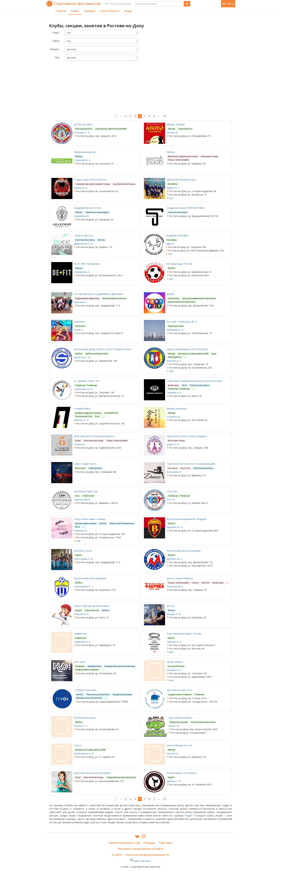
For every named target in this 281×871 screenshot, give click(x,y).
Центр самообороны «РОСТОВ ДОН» (187, 349)
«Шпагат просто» (83, 235)
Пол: (57, 57)
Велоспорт (80, 468)
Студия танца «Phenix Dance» (90, 179)
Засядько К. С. (174, 669)
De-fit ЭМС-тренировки (87, 263)
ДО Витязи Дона (83, 124)
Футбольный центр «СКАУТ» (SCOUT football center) (102, 349)
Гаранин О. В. (174, 641)
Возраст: (55, 49)
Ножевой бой (111, 413)
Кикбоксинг (88, 495)
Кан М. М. (173, 725)
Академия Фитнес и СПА (87, 207)
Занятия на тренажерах (97, 212)
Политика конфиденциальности (147, 855)
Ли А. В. (171, 499)
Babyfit (170, 294)
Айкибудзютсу (174, 357)
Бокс (97, 416)
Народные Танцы (209, 156)
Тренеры (89, 11)
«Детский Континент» (180, 717)
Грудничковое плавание (87, 669)
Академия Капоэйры (177, 235)
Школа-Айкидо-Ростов (179, 745)
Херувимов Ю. (82, 216)
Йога (184, 385)
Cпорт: (56, 32)
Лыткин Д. (172, 132)
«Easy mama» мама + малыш (89, 519)
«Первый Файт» (82, 408)
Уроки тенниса (175, 661)
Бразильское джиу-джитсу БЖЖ (193, 353)
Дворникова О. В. (84, 243)
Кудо (213, 353)
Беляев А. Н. (81, 725)
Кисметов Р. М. (82, 357)
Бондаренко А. (82, 271)
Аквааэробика (94, 666)
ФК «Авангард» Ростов (179, 263)
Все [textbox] (69, 32)
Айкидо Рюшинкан (177, 408)
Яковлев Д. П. (174, 360)
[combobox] (101, 33)
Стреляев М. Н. (82, 160)
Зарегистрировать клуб (124, 843)
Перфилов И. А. (82, 641)
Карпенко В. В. (175, 527)
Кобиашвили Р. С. (84, 586)
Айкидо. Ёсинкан (176, 124)
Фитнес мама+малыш (85, 523)
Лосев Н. (79, 329)
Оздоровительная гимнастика (121, 777)
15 (164, 116)
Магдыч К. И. (174, 614)
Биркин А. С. (173, 187)
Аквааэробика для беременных (119, 666)
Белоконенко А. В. (84, 753)
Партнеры (166, 843)
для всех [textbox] (71, 49)
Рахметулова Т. (175, 586)
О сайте (117, 855)
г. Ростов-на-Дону (119, 4)
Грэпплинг (79, 321)
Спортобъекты (109, 11)
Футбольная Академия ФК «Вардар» (187, 519)
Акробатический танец (124, 184)
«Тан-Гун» (172, 491)
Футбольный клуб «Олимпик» (90, 578)
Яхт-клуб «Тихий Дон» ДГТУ (182, 321)
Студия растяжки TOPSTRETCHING (186, 207)
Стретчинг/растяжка (177, 212)
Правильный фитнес (85, 152)
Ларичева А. (80, 530)
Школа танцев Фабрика (180, 578)
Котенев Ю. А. (82, 132)
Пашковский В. (82, 499)
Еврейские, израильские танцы (183, 156)
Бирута (170, 243)
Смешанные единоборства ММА (111, 128)
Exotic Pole (185, 468)
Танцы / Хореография (178, 159)
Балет (78, 440)
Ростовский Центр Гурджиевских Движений (98, 294)
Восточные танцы (176, 440)
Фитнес (78, 156)
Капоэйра (171, 240)
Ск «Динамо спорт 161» (87, 380)
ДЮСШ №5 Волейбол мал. (181, 179)
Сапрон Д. (79, 444)
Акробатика (173, 298)
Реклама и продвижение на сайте (140, 849)
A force (78, 745)
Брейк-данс (173, 385)
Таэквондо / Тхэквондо (86, 385)
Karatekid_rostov (83, 550)
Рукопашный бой (83, 128)
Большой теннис (176, 666)
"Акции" (188, 815)
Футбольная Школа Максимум (184, 550)
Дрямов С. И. (174, 781)
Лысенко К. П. (81, 420)
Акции (128, 11)
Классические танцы (93, 440)
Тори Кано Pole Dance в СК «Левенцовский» (191, 463)
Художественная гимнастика (181, 301)
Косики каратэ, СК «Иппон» (182, 772)
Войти (230, 3)
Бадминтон (80, 633)
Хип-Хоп (205, 582)
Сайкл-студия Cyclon (85, 463)
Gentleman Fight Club (86, 491)
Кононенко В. (174, 471)
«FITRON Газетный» (86, 690)
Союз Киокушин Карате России (184, 633)
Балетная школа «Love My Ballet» (92, 772)
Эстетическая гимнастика (203, 722)
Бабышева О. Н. (175, 329)
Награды (149, 843)
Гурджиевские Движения (87, 298)
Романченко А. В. (83, 389)
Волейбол (173, 184)
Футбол (171, 268)
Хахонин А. (173, 753)
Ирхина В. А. (81, 187)
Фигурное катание (179, 722)
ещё (170, 198)
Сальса (195, 582)
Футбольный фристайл (97, 353)
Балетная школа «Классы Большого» (94, 436)
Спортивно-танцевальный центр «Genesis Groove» (195, 380)
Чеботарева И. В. (84, 558)
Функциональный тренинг (89, 698)
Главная (61, 11)
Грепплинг (80, 326)
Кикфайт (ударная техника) (88, 413)
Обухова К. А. (81, 614)
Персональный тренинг (98, 694)
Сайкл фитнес (95, 468)
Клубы (75, 11)
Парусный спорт (176, 326)
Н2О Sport (79, 661)
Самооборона (185, 128)
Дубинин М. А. (174, 558)
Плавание (80, 666)
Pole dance (173, 468)
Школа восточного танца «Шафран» (187, 436)
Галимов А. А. (174, 392)
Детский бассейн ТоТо (179, 690)
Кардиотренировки (122, 694)
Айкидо (171, 128)
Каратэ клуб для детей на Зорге (91, 605)
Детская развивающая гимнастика (199, 298)
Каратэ (78, 555)
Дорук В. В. (173, 444)
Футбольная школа (84, 717)
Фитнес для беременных (122, 523)
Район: (56, 40)
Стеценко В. (173, 416)
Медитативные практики (114, 298)
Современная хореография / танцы (92, 184)
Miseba (171, 152)
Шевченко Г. (81, 302)
